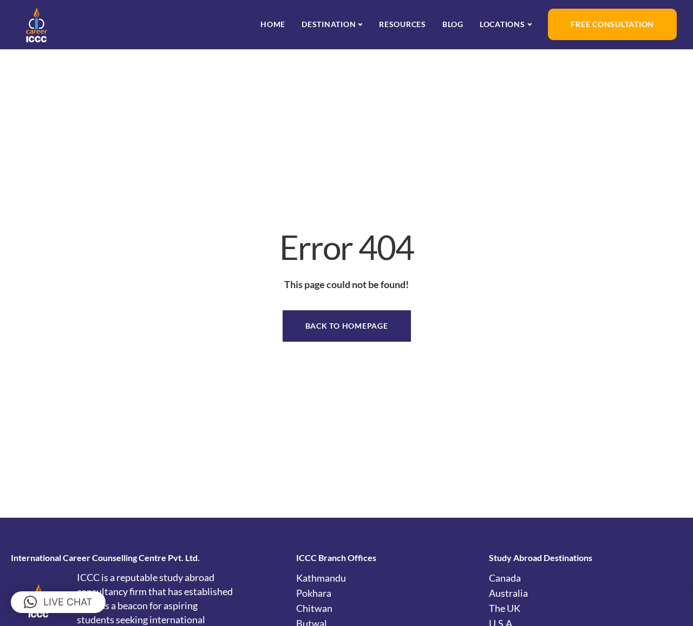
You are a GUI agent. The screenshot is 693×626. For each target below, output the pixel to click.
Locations (502, 24)
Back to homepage (346, 325)
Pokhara (313, 593)
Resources (402, 24)
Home (272, 24)
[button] (58, 602)
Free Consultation (612, 24)
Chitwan (314, 608)
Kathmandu (321, 578)
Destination (329, 24)
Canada (505, 578)
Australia (508, 593)
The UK (504, 608)
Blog (452, 24)
